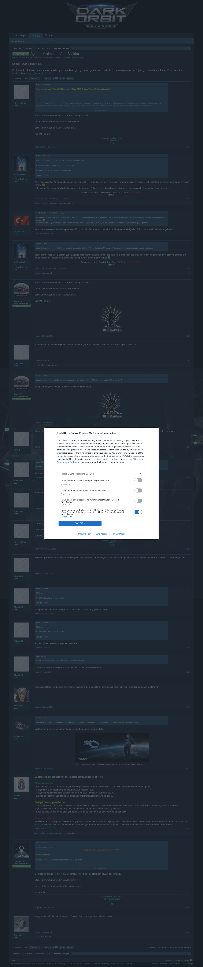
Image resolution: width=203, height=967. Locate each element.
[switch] (138, 480)
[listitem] (101, 473)
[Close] (153, 433)
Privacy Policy (118, 534)
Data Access (101, 534)
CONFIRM (80, 523)
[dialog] (101, 483)
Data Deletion (84, 534)
